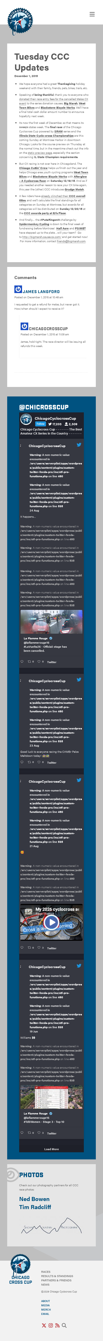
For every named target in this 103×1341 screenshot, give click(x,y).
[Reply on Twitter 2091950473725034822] (23, 661)
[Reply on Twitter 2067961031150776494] (23, 1132)
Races (45, 1271)
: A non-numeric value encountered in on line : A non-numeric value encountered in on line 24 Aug (56, 482)
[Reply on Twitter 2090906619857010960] (23, 947)
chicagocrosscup (48, 329)
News (45, 1284)
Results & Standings (57, 1276)
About (45, 1301)
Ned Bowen (34, 1199)
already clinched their (52, 198)
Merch (46, 1309)
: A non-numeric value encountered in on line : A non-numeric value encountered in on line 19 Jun (56, 1003)
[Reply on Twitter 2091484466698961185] (23, 762)
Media (45, 1305)
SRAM (58, 131)
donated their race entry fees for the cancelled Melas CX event (53, 101)
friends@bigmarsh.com (71, 241)
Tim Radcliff (35, 1207)
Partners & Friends (56, 1280)
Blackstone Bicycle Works (58, 107)
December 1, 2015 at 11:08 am (51, 334)
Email (45, 1314)
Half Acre (62, 228)
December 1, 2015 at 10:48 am (45, 297)
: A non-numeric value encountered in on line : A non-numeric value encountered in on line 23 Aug (56, 718)
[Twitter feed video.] (51, 922)
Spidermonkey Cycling (34, 224)
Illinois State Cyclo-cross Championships (46, 135)
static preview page (40, 152)
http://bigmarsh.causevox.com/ (41, 237)
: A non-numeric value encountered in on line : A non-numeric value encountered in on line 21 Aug (56, 818)
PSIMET (80, 228)
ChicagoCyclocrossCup (47, 445)
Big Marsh (71, 103)
